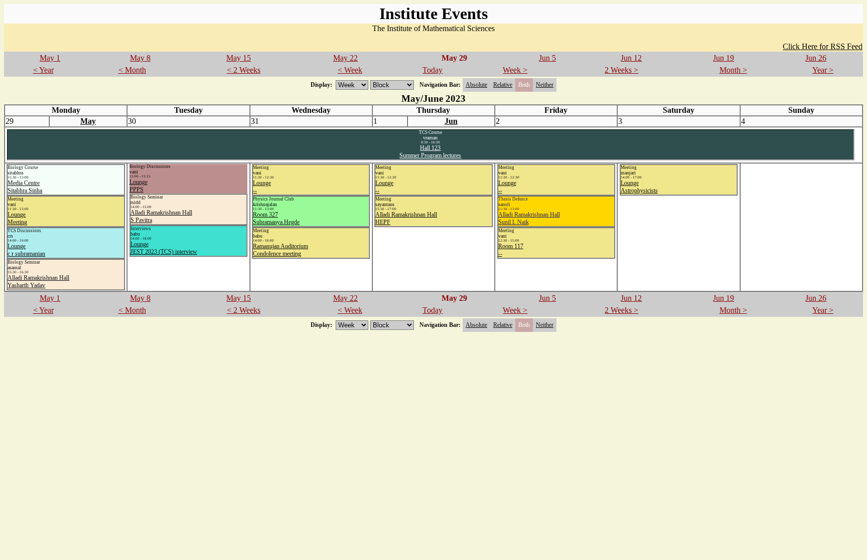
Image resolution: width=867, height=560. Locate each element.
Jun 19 (723, 58)
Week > (515, 70)
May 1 (50, 58)
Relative (502, 84)
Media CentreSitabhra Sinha (25, 186)
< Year (43, 70)
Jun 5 (547, 58)
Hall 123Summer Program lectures (430, 151)
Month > (733, 70)
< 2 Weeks (243, 70)
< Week (350, 70)
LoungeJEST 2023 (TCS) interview (163, 248)
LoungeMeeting (17, 218)
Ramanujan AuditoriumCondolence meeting (280, 250)
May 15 (238, 58)
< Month (132, 70)
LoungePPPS (138, 185)
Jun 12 (631, 58)
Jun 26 (815, 58)
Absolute (476, 84)
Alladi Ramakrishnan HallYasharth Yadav (38, 281)
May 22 (345, 58)
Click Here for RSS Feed (822, 46)
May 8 (140, 58)
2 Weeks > (621, 70)
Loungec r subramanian (26, 250)
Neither (544, 84)
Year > (822, 70)
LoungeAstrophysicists (639, 186)
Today (432, 70)
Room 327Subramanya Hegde (276, 218)
